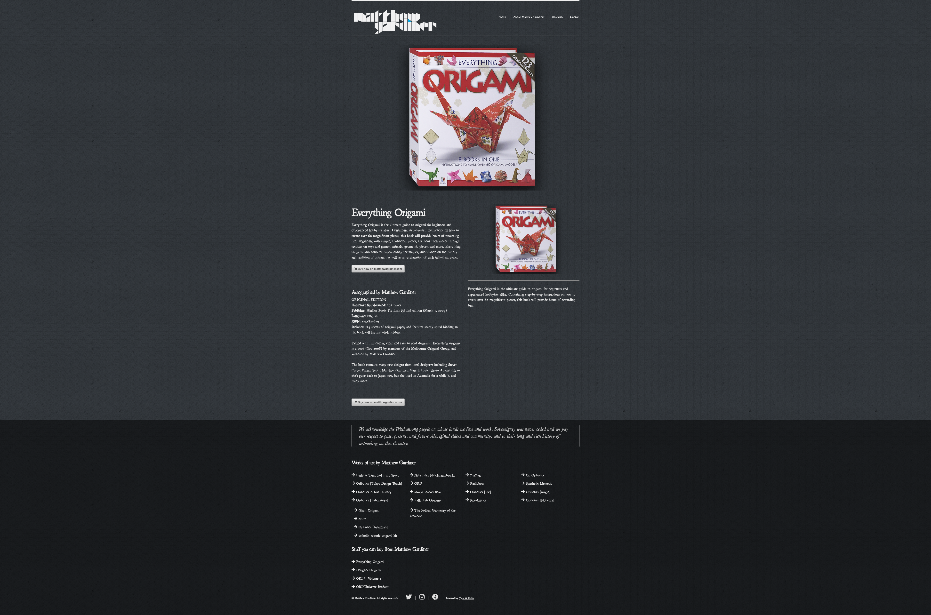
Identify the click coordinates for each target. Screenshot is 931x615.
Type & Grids (466, 598)
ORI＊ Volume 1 (368, 578)
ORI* (418, 483)
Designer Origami (368, 569)
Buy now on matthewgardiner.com (379, 268)
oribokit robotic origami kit (377, 535)
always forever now (427, 491)
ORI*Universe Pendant (372, 586)
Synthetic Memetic (538, 483)
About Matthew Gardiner (529, 16)
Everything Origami (369, 561)
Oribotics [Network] (539, 500)
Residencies (477, 500)
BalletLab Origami (427, 500)
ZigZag (475, 475)
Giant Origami (368, 510)
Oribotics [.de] (480, 491)
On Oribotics (534, 475)
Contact (574, 16)
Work (502, 16)
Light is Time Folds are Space (377, 475)
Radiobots (476, 483)
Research (557, 16)
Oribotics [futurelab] (372, 526)
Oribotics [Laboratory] (371, 500)
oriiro (361, 518)
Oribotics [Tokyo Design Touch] (378, 483)
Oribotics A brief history (373, 491)
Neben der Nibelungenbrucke (434, 475)
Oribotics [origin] (538, 491)
